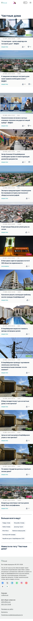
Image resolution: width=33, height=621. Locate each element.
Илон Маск (5, 530)
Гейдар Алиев (6, 523)
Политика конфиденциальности (12, 615)
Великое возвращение (18, 530)
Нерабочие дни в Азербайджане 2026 (13, 538)
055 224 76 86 (6, 604)
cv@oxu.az (4, 595)
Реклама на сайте (7, 609)
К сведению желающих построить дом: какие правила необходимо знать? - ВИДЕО (15, 78)
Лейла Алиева (6, 526)
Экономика (5, 266)
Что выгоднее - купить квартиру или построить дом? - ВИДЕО (14, 42)
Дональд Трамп (18, 526)
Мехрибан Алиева (19, 523)
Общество (4, 47)
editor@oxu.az (6, 602)
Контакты (4, 612)
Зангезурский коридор (8, 534)
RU (25, 2)
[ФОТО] (16, 246)
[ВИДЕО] (16, 28)
